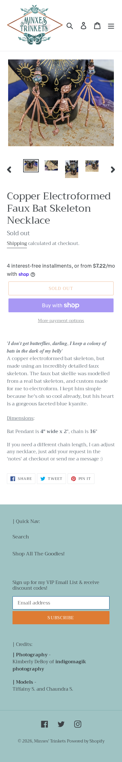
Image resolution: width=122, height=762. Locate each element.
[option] (31, 166)
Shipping (17, 243)
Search (21, 536)
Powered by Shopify (85, 741)
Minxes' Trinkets (50, 741)
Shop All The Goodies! (39, 553)
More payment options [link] (61, 320)
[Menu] (111, 26)
